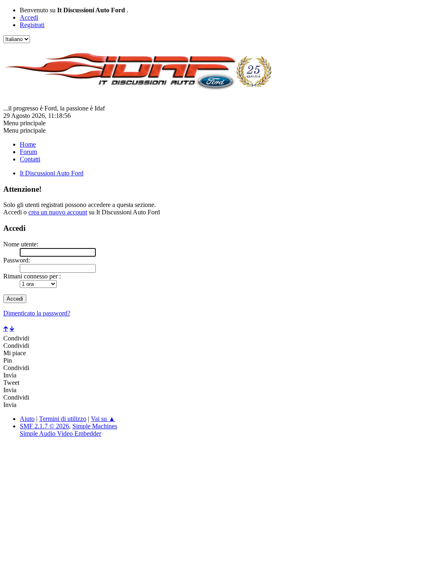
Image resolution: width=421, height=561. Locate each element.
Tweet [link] (11, 382)
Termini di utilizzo (62, 418)
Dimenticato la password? (36, 313)
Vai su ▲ (103, 418)
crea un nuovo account (57, 212)
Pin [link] (7, 360)
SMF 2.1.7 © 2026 (44, 426)
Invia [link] (9, 375)
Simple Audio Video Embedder (60, 433)
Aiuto (27, 418)
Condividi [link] (16, 338)
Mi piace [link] (14, 352)
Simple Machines (94, 426)
